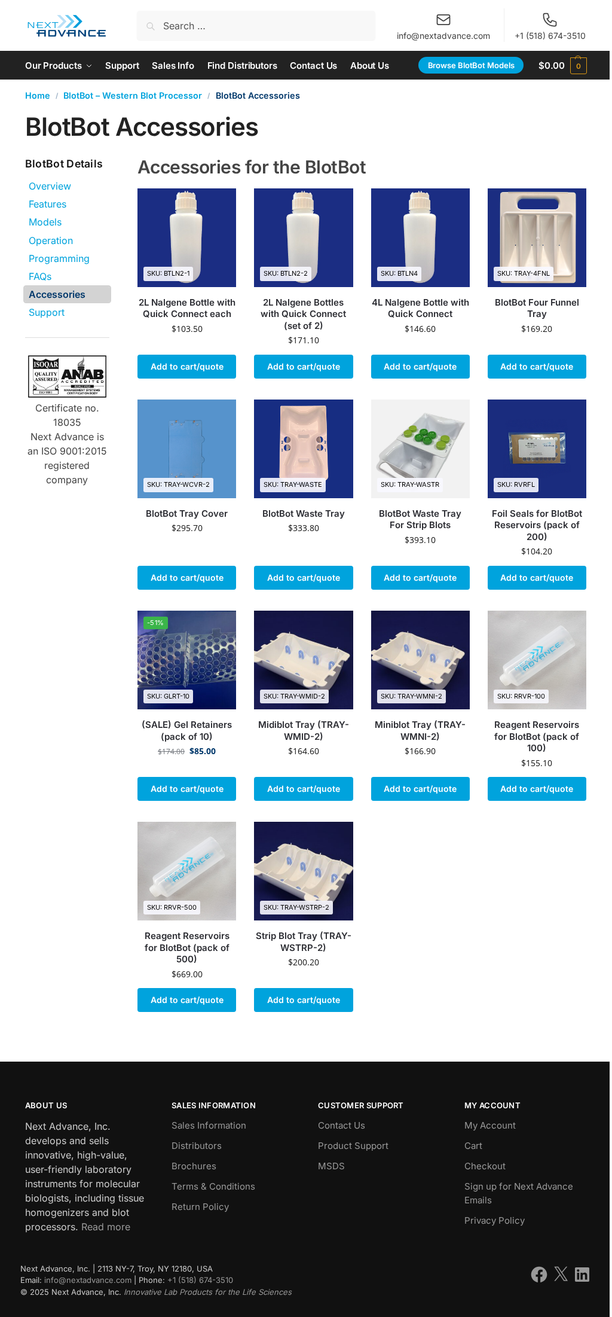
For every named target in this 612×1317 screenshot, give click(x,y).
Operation (51, 240)
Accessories (57, 294)
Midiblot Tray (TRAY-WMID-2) (303, 730)
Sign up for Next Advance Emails (518, 1193)
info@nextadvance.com (443, 36)
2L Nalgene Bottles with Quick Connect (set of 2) (303, 314)
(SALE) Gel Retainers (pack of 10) (187, 730)
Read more (105, 1227)
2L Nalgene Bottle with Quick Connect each (187, 308)
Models (45, 222)
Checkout (485, 1166)
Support (47, 312)
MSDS (331, 1166)
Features (47, 204)
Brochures (194, 1166)
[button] (562, 65)
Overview (50, 186)
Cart (473, 1145)
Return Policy (200, 1206)
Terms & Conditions (213, 1186)
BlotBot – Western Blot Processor (132, 95)
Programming (59, 258)
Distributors (197, 1145)
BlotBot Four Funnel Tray (537, 308)
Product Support (353, 1145)
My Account (490, 1125)
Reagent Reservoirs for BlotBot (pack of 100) (536, 736)
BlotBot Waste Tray (303, 513)
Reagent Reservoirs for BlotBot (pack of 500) (187, 947)
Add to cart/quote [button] (187, 366)
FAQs (40, 276)
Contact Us (341, 1125)
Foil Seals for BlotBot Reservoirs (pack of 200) (537, 525)
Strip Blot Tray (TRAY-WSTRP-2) (303, 941)
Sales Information (209, 1125)
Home (37, 95)
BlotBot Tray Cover (187, 513)
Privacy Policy (494, 1220)
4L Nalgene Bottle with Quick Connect (420, 308)
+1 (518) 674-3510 (550, 36)
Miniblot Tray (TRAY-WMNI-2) (420, 730)
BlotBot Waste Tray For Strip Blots (420, 519)
